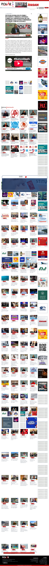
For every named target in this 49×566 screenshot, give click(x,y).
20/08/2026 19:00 (5, 480)
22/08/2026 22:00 (24, 218)
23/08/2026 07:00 (5, 205)
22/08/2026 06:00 (14, 307)
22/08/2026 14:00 (33, 268)
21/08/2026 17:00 (5, 346)
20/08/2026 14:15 (24, 526)
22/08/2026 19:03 (34, 231)
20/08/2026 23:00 (33, 434)
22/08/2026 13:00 (5, 281)
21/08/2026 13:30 (14, 359)
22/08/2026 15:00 (24, 268)
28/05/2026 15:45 (5, 152)
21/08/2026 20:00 (14, 333)
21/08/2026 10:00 (5, 399)
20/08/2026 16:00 (14, 503)
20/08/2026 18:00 (14, 480)
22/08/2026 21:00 (34, 218)
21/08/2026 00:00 (24, 434)
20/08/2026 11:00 (33, 549)
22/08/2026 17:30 (34, 243)
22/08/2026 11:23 (33, 281)
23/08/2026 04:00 (34, 205)
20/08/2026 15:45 (24, 503)
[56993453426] (13, 2)
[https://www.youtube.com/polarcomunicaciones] (13, 6)
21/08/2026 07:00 (33, 399)
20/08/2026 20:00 (33, 457)
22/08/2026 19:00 (5, 243)
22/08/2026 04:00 (33, 307)
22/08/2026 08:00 (33, 294)
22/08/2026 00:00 (14, 320)
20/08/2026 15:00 (5, 526)
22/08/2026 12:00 (24, 281)
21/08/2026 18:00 (33, 333)
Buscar (46, 7)
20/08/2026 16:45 (33, 480)
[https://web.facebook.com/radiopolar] (13, 2)
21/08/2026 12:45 (33, 359)
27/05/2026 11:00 (23, 152)
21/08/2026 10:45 (24, 386)
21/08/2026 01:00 (14, 434)
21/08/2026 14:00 (5, 359)
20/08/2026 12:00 (24, 549)
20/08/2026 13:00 (33, 526)
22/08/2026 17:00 (5, 268)
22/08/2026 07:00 (5, 307)
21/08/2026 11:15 (5, 386)
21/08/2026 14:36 (33, 346)
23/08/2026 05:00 (24, 205)
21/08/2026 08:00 (24, 399)
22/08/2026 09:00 (24, 294)
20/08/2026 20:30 (24, 457)
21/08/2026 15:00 (24, 346)
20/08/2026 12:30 (14, 549)
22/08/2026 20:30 (5, 231)
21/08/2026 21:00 (5, 333)
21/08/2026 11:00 (14, 386)
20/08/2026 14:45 (14, 526)
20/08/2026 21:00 (14, 457)
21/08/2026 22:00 (33, 320)
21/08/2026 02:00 (5, 434)
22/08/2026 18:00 (24, 243)
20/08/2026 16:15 (5, 503)
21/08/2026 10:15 (33, 386)
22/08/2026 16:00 (14, 268)
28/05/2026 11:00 (14, 152)
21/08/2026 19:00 (24, 333)
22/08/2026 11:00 (5, 294)
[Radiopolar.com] (1, 7)
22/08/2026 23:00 (15, 218)
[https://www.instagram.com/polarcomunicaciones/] (13, 5)
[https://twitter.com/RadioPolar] (13, 3)
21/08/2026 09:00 (14, 399)
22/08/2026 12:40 (14, 281)
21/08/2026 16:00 (14, 346)
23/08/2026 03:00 (5, 218)
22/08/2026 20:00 (15, 231)
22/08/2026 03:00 (5, 320)
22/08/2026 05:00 (24, 307)
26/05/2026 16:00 (32, 152)
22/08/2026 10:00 (14, 294)
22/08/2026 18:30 (15, 243)
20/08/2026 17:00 (24, 480)
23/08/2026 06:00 (15, 205)
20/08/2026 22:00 (5, 457)
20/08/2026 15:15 (33, 503)
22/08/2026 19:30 (24, 231)
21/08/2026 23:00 (24, 320)
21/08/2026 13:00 (24, 359)
